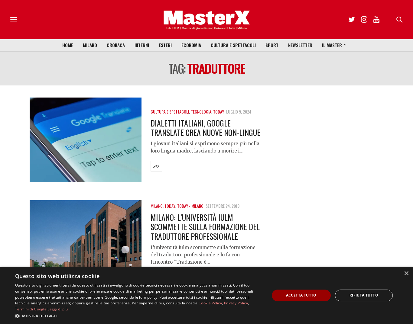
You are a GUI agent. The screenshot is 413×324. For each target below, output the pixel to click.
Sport (271, 45)
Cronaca (116, 45)
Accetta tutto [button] (301, 295)
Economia (191, 45)
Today (218, 111)
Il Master (332, 45)
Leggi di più (57, 309)
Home (67, 45)
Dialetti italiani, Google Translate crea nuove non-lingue (205, 127)
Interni (142, 45)
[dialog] (206, 295)
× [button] (406, 273)
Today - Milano (190, 206)
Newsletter (300, 45)
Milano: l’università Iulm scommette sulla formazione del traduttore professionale (205, 226)
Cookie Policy (210, 303)
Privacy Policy (236, 303)
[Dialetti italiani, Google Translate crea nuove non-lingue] (85, 140)
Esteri (165, 45)
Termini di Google (31, 309)
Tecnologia (201, 111)
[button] (138, 315)
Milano (90, 45)
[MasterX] (206, 19)
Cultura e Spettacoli (233, 45)
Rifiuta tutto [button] (364, 295)
